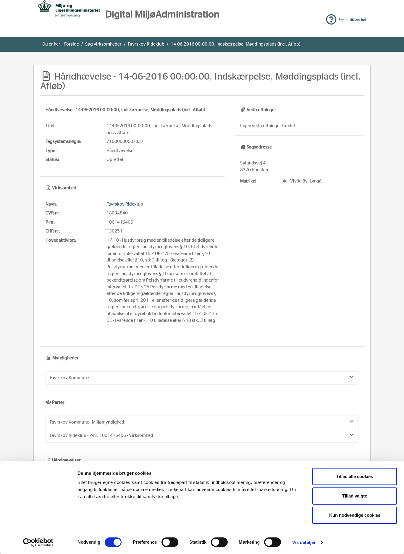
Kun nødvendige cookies (354, 515)
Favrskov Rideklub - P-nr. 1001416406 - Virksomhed (101, 435)
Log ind (360, 19)
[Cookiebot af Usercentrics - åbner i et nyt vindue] (38, 542)
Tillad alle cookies (354, 476)
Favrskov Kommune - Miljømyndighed (87, 422)
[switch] (169, 542)
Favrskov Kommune (69, 378)
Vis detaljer (304, 542)
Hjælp (342, 19)
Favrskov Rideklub (146, 44)
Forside (71, 44)
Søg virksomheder (103, 44)
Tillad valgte (354, 495)
